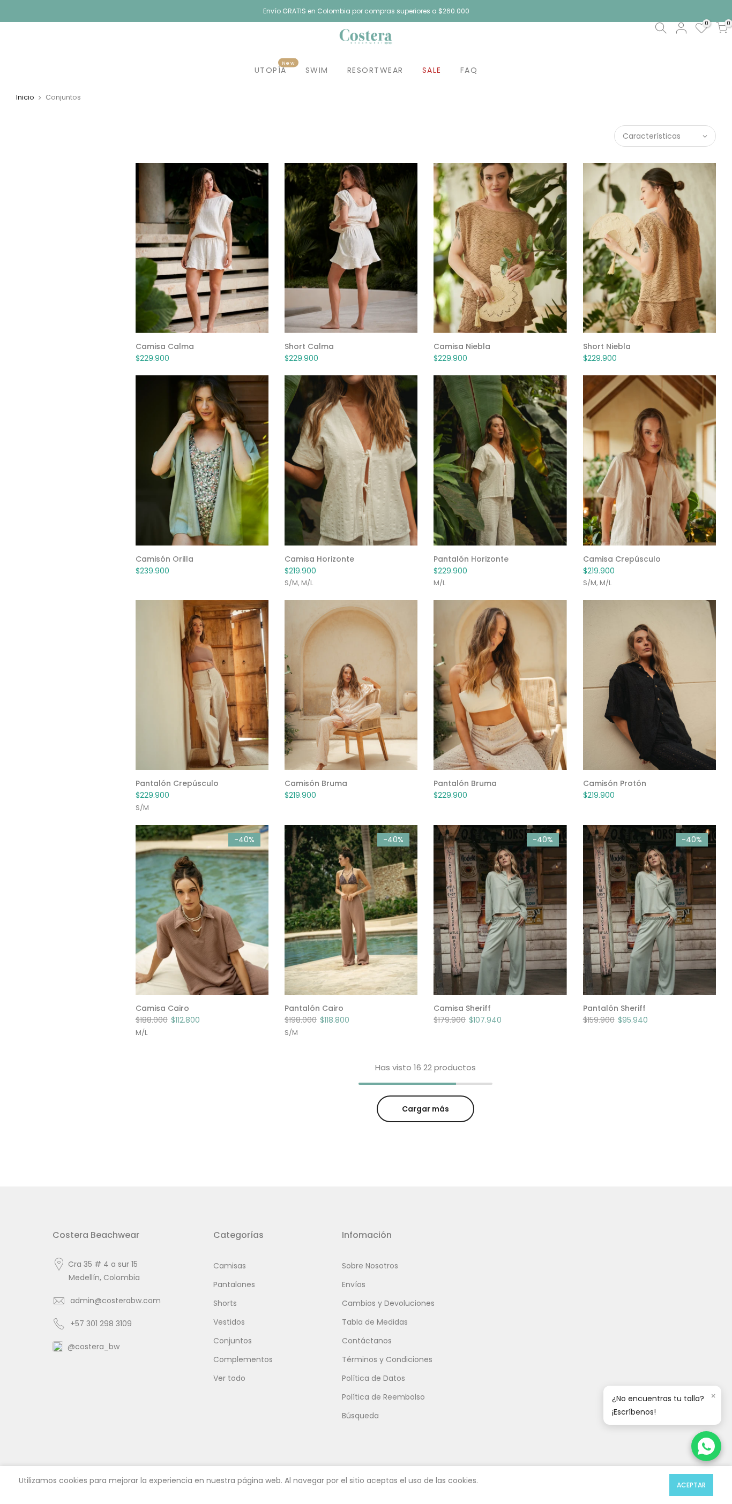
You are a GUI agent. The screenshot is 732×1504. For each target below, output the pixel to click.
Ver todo (229, 1378)
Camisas (229, 1265)
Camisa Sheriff (462, 1008)
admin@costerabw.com (115, 1300)
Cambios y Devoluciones (388, 1303)
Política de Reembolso (383, 1397)
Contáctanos (367, 1340)
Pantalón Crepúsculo (177, 783)
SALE (432, 70)
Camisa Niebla (462, 346)
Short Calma (309, 346)
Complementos (243, 1359)
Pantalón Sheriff (614, 1008)
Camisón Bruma (316, 783)
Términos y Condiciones (387, 1359)
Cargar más (425, 1109)
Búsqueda (360, 1415)
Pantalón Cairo (314, 1008)
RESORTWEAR (375, 70)
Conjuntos (232, 1340)
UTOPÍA (275, 68)
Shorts (225, 1303)
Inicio (25, 97)
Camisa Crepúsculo (622, 559)
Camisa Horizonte (319, 559)
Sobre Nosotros (370, 1265)
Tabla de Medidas (375, 1322)
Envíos (353, 1284)
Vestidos (229, 1322)
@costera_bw (93, 1346)
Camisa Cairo (162, 1008)
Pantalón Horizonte (471, 559)
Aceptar (691, 1485)
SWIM (316, 70)
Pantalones (234, 1284)
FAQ (469, 70)
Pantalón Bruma (465, 783)
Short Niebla (607, 346)
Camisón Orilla (164, 559)
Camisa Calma (165, 346)
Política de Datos (373, 1378)
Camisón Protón (614, 783)
